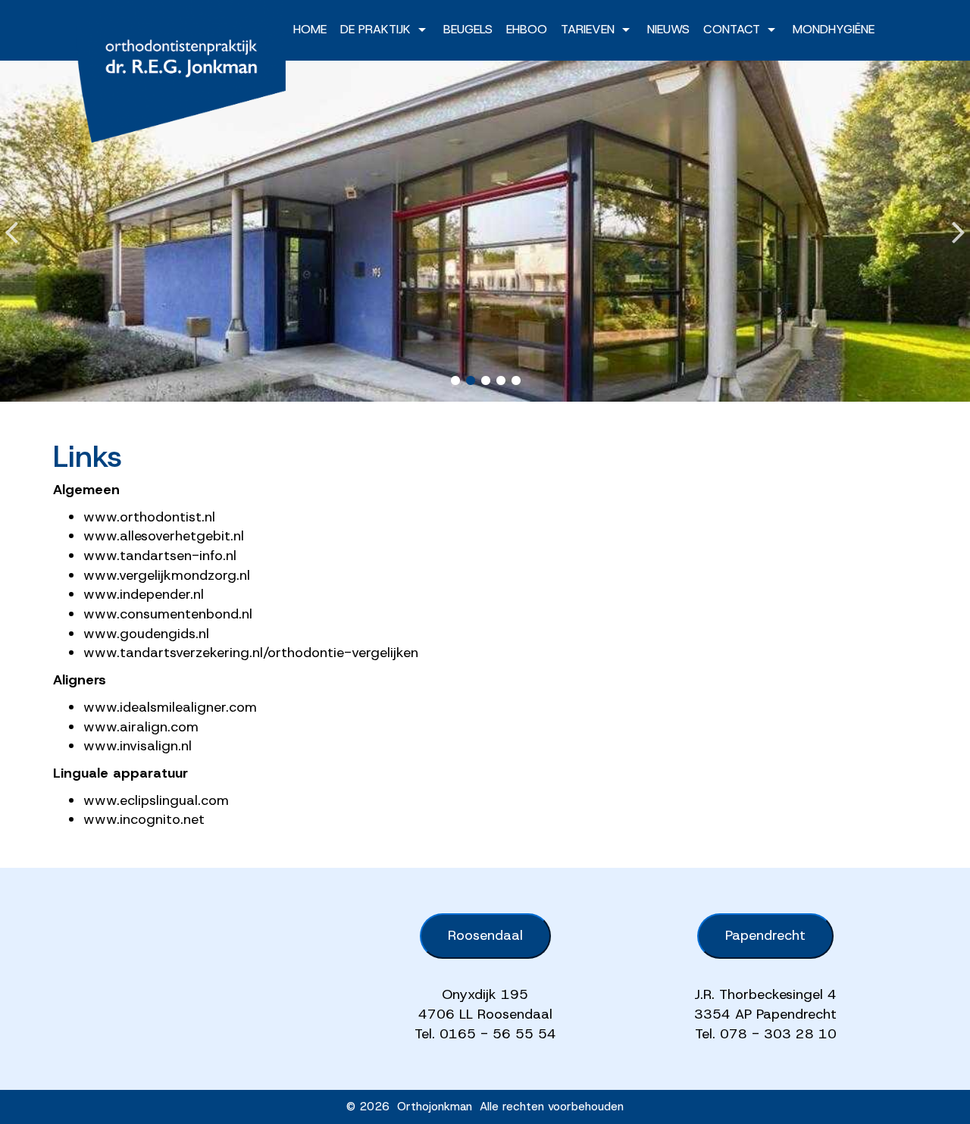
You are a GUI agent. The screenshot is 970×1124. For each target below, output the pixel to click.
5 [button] (515, 380)
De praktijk (375, 29)
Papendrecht (765, 935)
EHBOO (526, 29)
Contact (731, 29)
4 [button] (500, 380)
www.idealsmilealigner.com (170, 707)
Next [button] (958, 219)
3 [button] (485, 380)
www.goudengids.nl (146, 634)
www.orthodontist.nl (149, 517)
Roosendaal (485, 935)
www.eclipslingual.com (156, 800)
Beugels (468, 29)
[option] (485, 231)
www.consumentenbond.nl (167, 614)
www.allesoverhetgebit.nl (163, 536)
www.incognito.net (144, 819)
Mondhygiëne (834, 29)
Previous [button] (11, 219)
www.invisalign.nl (137, 746)
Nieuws (668, 29)
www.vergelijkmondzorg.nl (166, 575)
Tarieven (588, 29)
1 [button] (454, 380)
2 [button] (470, 380)
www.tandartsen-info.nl (159, 555)
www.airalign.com (141, 727)
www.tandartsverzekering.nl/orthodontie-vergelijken (250, 652)
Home (310, 29)
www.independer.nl (143, 594)
